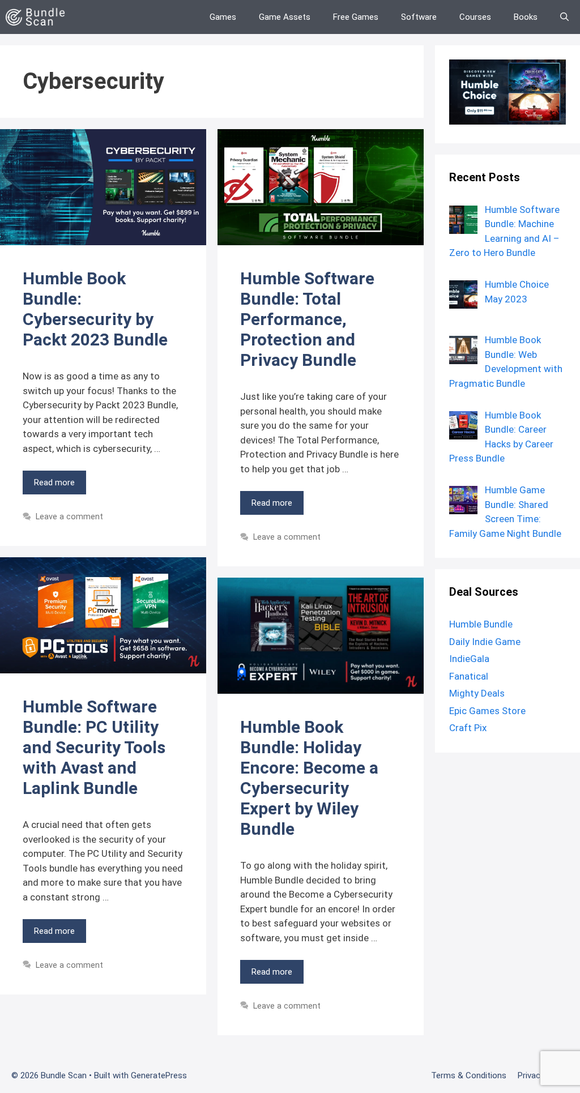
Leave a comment (69, 517)
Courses (475, 17)
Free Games (355, 17)
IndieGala (469, 658)
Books (526, 17)
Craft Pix (468, 727)
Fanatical (468, 676)
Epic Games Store (487, 710)
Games (223, 17)
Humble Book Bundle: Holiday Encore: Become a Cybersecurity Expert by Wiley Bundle (309, 778)
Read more (54, 482)
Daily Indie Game (485, 641)
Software (419, 17)
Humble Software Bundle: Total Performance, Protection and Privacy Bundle (307, 319)
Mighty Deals (477, 693)
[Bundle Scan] (38, 17)
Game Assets (284, 17)
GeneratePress (159, 1075)
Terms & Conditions (468, 1075)
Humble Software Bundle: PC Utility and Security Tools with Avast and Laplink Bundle (94, 747)
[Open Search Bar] (564, 17)
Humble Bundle (481, 624)
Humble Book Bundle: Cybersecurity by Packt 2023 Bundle (95, 308)
